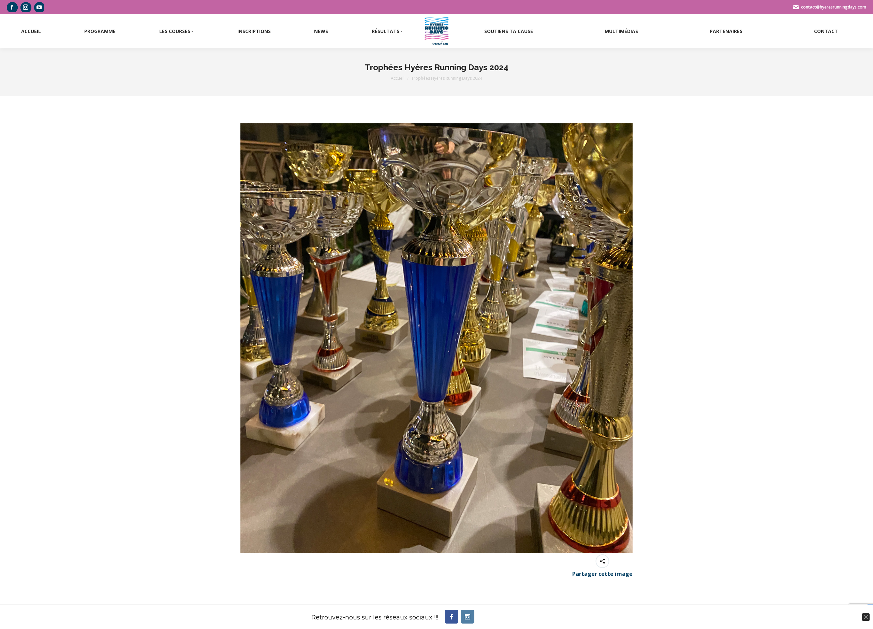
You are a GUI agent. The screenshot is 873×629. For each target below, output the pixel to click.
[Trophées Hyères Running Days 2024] (436, 338)
